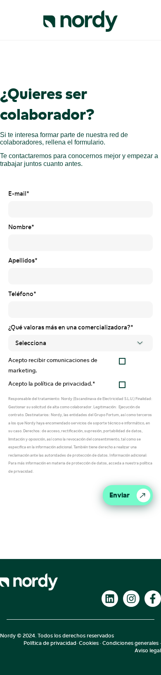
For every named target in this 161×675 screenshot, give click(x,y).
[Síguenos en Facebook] (152, 598)
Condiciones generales (130, 643)
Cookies (89, 643)
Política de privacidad (50, 643)
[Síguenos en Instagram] (131, 598)
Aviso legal (148, 650)
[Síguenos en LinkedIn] (110, 598)
